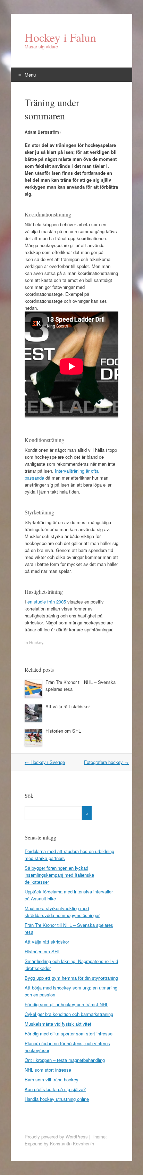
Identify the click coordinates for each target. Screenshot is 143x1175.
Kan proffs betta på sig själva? (55, 1089)
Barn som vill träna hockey (51, 1079)
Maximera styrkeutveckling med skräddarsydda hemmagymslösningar (62, 911)
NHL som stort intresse (48, 1069)
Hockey (36, 642)
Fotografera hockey (106, 762)
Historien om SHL (63, 730)
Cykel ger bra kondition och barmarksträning (69, 1014)
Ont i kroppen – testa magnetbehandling (65, 1060)
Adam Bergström (42, 132)
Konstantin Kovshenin (72, 1143)
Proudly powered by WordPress (56, 1136)
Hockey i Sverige (45, 762)
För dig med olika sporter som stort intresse (68, 1033)
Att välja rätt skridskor (67, 706)
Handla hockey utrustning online (57, 1099)
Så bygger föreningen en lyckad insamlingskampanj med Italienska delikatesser (59, 875)
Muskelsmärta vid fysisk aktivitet (58, 1023)
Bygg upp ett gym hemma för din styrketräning (71, 978)
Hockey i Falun (60, 37)
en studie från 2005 (46, 601)
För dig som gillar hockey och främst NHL (66, 1004)
